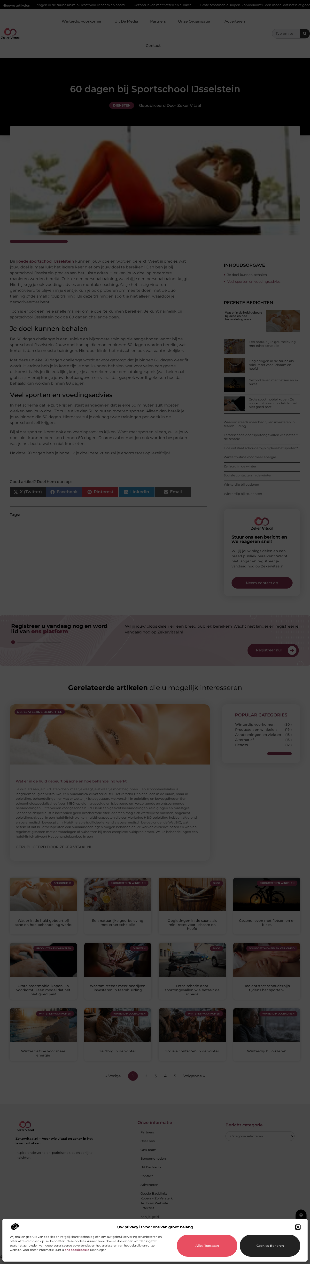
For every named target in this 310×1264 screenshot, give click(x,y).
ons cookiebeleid (77, 1250)
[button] (297, 1227)
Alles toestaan (207, 1245)
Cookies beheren (270, 1245)
